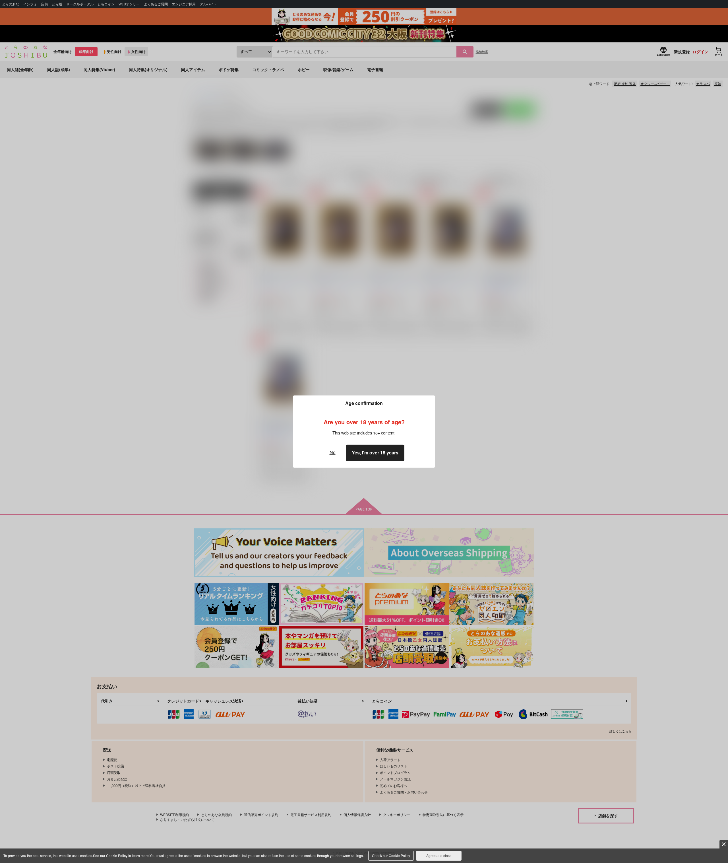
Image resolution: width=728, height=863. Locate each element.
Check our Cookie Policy (391, 855)
